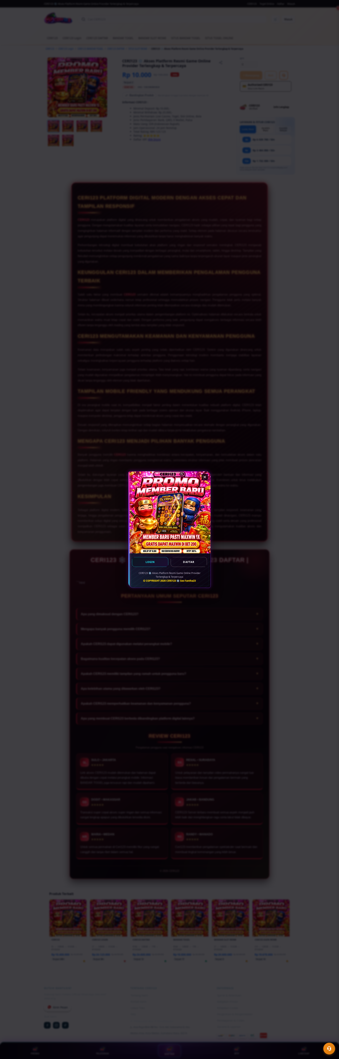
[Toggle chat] (329, 1048)
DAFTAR (188, 562)
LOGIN (150, 562)
